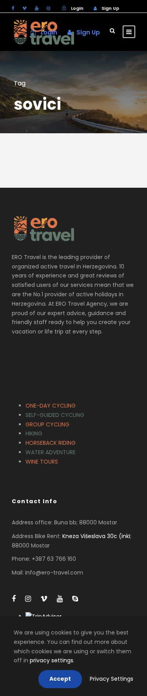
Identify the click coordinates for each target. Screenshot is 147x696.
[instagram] (48, 8)
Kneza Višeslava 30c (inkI (96, 536)
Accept (60, 679)
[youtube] (36, 8)
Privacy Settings (111, 679)
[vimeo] (24, 8)
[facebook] (13, 8)
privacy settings (51, 660)
